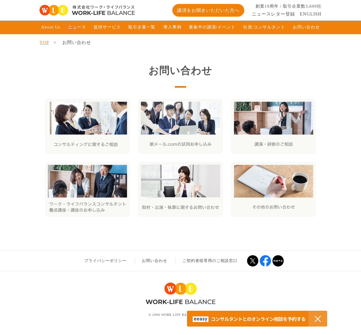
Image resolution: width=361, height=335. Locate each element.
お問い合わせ (306, 27)
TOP (44, 42)
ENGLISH (311, 14)
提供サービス (107, 27)
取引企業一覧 (141, 27)
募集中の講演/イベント (212, 27)
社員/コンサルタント (264, 27)
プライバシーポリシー (105, 261)
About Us (50, 27)
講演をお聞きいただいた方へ (208, 10)
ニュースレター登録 (273, 14)
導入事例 (172, 27)
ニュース (77, 27)
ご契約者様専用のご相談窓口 (209, 261)
